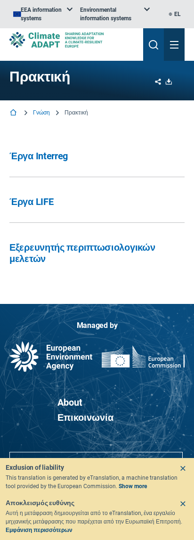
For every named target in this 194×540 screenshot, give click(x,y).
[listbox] (42, 14)
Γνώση (41, 112)
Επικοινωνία (85, 417)
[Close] (182, 468)
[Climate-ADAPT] (72, 40)
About (69, 402)
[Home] (14, 113)
